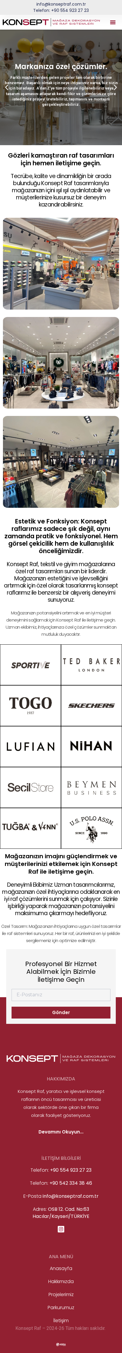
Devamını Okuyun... (61, 1132)
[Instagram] (61, 1229)
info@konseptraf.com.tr (61, 4)
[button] (112, 22)
